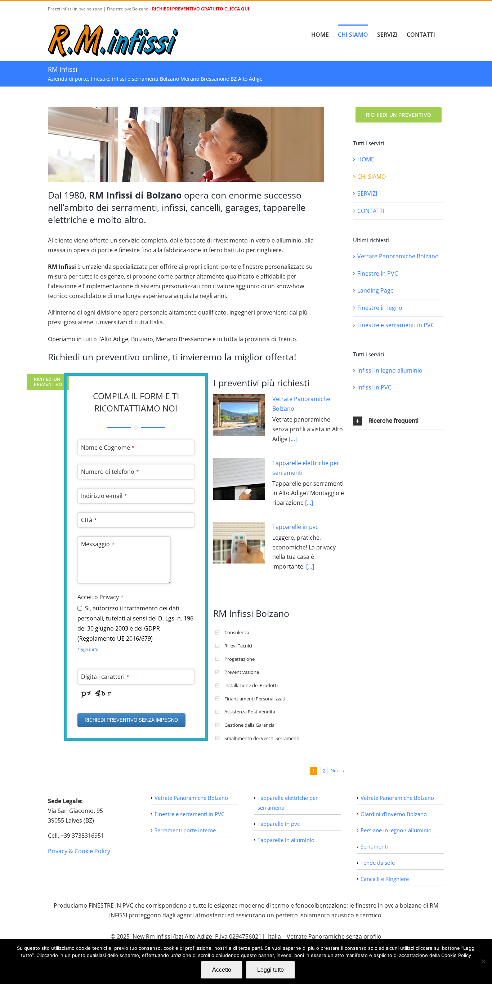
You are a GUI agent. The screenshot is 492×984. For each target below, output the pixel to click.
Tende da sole (378, 862)
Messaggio (98, 544)
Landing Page (375, 290)
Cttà (89, 520)
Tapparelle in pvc (295, 527)
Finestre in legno (379, 308)
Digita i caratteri (105, 677)
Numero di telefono (110, 472)
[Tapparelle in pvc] (239, 543)
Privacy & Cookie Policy (79, 851)
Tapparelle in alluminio (286, 839)
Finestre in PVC (377, 273)
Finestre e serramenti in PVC (395, 325)
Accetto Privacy (100, 597)
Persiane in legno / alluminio (396, 830)
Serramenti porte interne (185, 830)
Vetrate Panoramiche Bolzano (398, 256)
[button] (398, 421)
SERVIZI (367, 193)
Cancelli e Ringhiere (385, 878)
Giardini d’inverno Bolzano (394, 814)
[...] (292, 439)
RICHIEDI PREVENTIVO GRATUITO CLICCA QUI (200, 9)
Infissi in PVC (374, 387)
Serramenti (374, 846)
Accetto (221, 970)
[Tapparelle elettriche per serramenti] (239, 479)
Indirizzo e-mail (104, 496)
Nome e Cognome (108, 447)
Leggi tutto (87, 649)
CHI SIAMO (371, 177)
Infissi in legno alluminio (389, 370)
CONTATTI (370, 211)
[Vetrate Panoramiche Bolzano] (239, 415)
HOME (365, 159)
